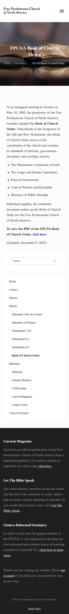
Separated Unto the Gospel (27, 314)
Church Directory (19, 413)
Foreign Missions (21, 380)
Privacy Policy (34, 608)
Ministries (14, 363)
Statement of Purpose (24, 322)
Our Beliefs (21, 63)
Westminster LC (21, 339)
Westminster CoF (21, 330)
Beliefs (13, 306)
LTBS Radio (19, 388)
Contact (13, 289)
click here (39, 234)
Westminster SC (21, 347)
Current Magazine (22, 396)
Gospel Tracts (19, 404)
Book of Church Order (26, 355)
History (13, 297)
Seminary (17, 371)
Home (7, 63)
